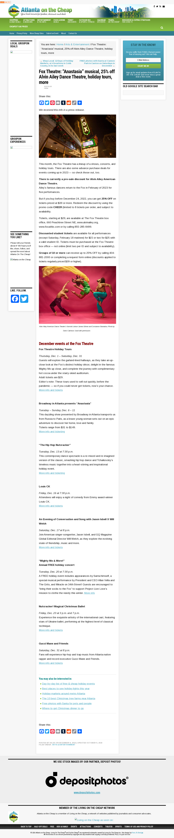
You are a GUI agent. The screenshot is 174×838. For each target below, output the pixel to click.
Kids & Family (62, 827)
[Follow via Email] (164, 6)
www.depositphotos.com (87, 792)
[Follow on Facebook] (154, 6)
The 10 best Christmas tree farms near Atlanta (68, 698)
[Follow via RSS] (160, 6)
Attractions (85, 827)
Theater (108, 827)
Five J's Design (137, 833)
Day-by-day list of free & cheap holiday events (68, 683)
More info (89, 593)
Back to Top (26, 827)
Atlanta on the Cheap (53, 11)
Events (74, 827)
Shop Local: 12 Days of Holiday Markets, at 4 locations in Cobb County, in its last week (56, 63)
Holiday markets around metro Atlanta (63, 693)
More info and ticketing (52, 431)
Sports (118, 827)
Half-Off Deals (40, 827)
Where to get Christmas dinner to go (63, 708)
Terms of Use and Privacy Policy (138, 827)
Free (52, 827)
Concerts (98, 827)
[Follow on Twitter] (157, 6)
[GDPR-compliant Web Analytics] (5, 2)
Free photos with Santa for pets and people (67, 703)
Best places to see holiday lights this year (66, 688)
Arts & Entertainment (63, 745)
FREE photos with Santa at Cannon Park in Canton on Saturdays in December (97, 63)
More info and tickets (51, 390)
